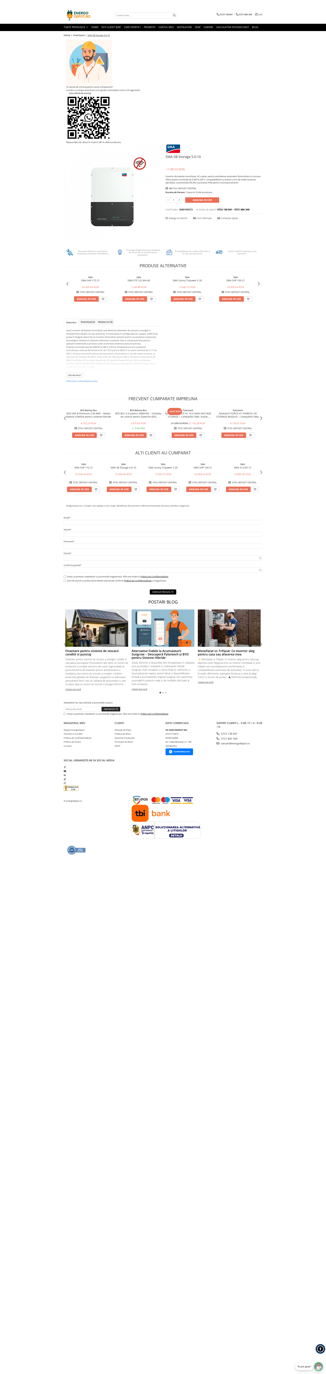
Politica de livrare (72, 741)
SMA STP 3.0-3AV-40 (139, 280)
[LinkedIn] (65, 775)
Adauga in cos (202, 200)
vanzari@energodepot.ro (235, 743)
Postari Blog (163, 602)
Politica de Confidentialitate (154, 576)
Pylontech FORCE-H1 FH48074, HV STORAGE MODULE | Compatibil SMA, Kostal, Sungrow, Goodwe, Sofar (237, 415)
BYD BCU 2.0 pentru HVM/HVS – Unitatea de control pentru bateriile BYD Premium (138, 415)
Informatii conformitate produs (82, 381)
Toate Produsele (75, 27)
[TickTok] (65, 779)
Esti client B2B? (111, 27)
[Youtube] (65, 771)
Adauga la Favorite (178, 218)
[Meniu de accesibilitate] (320, 1349)
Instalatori (184, 27)
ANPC (117, 745)
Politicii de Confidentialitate (138, 580)
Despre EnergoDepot (74, 729)
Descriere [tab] (71, 322)
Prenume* (69, 541)
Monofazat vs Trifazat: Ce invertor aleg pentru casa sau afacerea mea (226, 652)
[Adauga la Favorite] (103, 299)
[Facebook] (65, 767)
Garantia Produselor (125, 737)
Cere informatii (204, 218)
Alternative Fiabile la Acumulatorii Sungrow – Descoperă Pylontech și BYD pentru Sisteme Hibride (160, 654)
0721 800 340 (229, 738)
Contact (68, 745)
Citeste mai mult (73, 689)
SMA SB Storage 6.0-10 (123, 467)
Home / (68, 35)
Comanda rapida (229, 218)
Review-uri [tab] (105, 321)
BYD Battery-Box (88, 410)
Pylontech (188, 410)
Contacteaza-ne (182, 751)
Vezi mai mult (74, 375)
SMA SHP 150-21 (235, 280)
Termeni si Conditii (73, 733)
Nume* (67, 529)
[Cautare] (174, 15)
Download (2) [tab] (88, 321)
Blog (255, 27)
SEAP (198, 27)
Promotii (149, 27)
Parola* (67, 553)
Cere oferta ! (132, 27)
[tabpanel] (112, 192)
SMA (90, 277)
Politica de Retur (123, 733)
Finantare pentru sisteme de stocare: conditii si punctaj (92, 652)
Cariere (208, 27)
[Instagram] (65, 783)
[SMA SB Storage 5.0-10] (112, 192)
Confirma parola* (72, 565)
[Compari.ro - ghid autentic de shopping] (76, 850)
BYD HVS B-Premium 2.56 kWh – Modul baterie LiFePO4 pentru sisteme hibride (88, 415)
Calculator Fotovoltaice (232, 27)
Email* (67, 517)
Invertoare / (80, 35)
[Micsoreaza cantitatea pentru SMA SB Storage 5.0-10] (168, 200)
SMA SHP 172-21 (90, 280)
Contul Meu (166, 27)
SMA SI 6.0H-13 (242, 467)
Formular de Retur (124, 741)
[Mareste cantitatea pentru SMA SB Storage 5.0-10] (179, 200)
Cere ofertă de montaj (79, 93)
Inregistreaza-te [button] (163, 592)
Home (94, 27)
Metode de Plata (123, 729)
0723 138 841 (229, 733)
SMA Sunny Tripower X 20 (187, 280)
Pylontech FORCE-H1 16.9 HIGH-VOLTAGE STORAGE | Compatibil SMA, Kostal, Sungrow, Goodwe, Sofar (188, 415)
